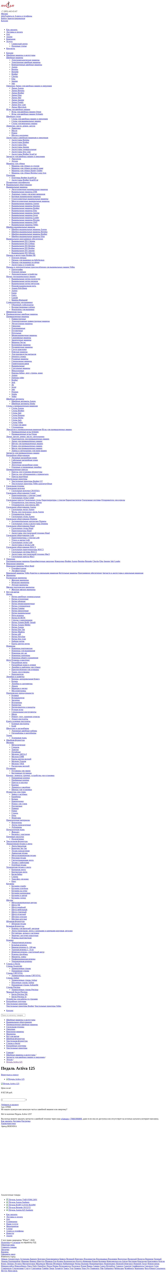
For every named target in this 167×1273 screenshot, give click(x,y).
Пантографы (17, 269)
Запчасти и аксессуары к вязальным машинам (122, 573)
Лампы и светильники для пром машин (29, 451)
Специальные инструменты (23, 712)
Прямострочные (18, 319)
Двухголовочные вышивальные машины (29, 189)
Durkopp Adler (17, 378)
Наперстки (16, 705)
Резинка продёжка (19, 954)
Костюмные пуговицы (21, 773)
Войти (4, 18)
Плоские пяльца (18, 272)
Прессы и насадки (19, 782)
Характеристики (8, 1123)
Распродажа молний (20, 766)
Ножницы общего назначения (24, 658)
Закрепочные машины (21, 340)
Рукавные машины (19, 359)
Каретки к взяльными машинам (44, 573)
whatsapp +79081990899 (71, 1119)
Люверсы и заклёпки (20, 787)
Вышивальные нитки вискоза (24, 281)
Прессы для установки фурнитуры (26, 472)
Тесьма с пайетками (20, 862)
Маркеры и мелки (19, 688)
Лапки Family (17, 102)
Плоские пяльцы (18, 258)
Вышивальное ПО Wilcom (23, 253)
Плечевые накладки (15, 837)
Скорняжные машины (21, 338)
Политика (5, 1242)
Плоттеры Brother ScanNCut (23, 178)
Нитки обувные (18, 601)
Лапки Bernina (17, 90)
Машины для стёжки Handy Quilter (26, 170)
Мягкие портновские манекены (20, 587)
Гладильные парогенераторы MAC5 (27, 549)
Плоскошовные (18, 328)
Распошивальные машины (18, 561)
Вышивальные (18, 366)
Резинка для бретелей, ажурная (25, 928)
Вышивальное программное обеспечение (24, 239)
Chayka (14, 76)
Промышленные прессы (17, 469)
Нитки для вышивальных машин (21, 276)
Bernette (14, 72)
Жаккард (15, 832)
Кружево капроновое (20, 893)
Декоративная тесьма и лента (19, 844)
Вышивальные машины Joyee (24, 215)
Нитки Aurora (17, 627)
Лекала (14, 686)
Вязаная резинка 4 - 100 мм (23, 947)
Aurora (14, 67)
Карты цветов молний (21, 759)
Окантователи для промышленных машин (30, 439)
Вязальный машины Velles (18, 573)
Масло (14, 130)
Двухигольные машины (22, 323)
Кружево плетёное (19, 888)
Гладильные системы (91, 500)
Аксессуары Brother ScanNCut (24, 180)
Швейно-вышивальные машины (20, 227)
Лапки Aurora (17, 88)
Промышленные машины (17, 316)
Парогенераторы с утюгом (53, 500)
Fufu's (14, 295)
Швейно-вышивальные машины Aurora (29, 229)
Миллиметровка (18, 691)
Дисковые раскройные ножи (24, 458)
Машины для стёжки (15, 163)
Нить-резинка (17, 615)
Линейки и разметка (15, 676)
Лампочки (16, 128)
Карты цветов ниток (20, 644)
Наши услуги (12, 1224)
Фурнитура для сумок (16, 792)
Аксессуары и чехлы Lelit (22, 545)
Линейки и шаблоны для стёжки (25, 667)
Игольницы (16, 702)
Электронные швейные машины (25, 62)
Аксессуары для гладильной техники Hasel (30, 533)
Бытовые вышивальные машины (26, 196)
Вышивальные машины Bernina (25, 206)
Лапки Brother (17, 93)
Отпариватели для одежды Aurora (26, 502)
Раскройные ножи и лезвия (23, 665)
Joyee (13, 387)
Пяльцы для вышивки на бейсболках (27, 260)
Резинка (9, 940)
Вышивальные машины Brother (25, 208)
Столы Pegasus (18, 415)
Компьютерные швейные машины (26, 65)
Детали (14, 161)
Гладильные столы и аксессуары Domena (29, 523)
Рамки (14, 811)
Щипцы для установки (21, 789)
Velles (13, 396)
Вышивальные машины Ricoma (25, 220)
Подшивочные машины (22, 347)
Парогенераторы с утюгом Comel (26, 495)
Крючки (15, 785)
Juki (13, 83)
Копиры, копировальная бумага (25, 679)
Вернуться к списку (10, 1075)
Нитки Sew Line (18, 639)
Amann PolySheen (19, 288)
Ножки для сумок (19, 804)
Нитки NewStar (18, 636)
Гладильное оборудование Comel (20, 493)
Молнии (10, 742)
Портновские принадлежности (20, 693)
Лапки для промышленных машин (26, 441)
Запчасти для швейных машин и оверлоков (25, 156)
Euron (14, 293)
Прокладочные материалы (18, 820)
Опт (8, 34)
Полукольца (16, 806)
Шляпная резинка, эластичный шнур (27, 952)
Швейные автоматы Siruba (23, 403)
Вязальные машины (15, 563)
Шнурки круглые (19, 919)
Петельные (16, 333)
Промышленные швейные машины (22, 314)
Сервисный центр (19, 44)
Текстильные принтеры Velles (48, 1006)
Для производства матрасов (23, 354)
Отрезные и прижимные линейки (26, 467)
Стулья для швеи (18, 425)
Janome (14, 81)
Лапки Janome (17, 100)
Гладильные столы (32, 500)
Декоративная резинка (21, 942)
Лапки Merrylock (18, 107)
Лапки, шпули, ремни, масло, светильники (25, 436)
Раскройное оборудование (18, 455)
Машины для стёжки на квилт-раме (27, 168)
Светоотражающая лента (22, 860)
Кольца (14, 799)
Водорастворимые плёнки (23, 307)
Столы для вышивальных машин (26, 121)
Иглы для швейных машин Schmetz (27, 114)
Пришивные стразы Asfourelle (24, 985)
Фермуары (16, 818)
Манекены (11, 575)
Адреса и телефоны (23, 16)
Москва (4, 14)
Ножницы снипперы (20, 655)
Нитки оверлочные (20, 611)
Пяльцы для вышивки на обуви (25, 262)
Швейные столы (13, 116)
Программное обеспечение (90, 573)
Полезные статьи (19, 46)
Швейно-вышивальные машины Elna (28, 236)
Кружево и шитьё (19, 895)
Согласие (16, 1242)
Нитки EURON (18, 618)
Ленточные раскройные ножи (24, 465)
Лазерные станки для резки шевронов (28, 194)
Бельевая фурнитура (15, 926)
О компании (11, 1221)
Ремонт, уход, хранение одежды (25, 716)
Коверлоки (59, 561)
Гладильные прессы (15, 500)
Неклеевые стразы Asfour (22, 982)
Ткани (9, 735)
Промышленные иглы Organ (24, 434)
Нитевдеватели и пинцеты (23, 707)
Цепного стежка (18, 356)
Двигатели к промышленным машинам (23, 429)
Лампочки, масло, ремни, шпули (20, 126)
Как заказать (11, 30)
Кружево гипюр (18, 898)
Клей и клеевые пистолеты (18, 721)
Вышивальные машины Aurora (25, 203)
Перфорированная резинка (23, 959)
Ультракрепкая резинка (21, 961)
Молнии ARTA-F (19, 754)
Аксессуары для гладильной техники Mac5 (30, 554)
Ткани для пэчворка (20, 672)
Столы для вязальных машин (24, 123)
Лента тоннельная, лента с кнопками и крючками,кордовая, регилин (42, 931)
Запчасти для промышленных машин (22, 453)
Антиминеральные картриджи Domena (28, 521)
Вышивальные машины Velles (24, 225)
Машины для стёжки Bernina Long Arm (28, 173)
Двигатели (16, 159)
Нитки (9, 594)
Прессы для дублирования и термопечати (30, 474)
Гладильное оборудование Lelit (20, 535)
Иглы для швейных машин (18, 109)
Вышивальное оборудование (19, 185)
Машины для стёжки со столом (25, 166)
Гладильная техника (15, 486)
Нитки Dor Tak (18, 629)
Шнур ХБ (15, 905)
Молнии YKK (17, 764)
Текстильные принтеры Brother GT (27, 481)
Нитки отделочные (19, 599)
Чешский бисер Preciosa (16, 992)
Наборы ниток (17, 641)
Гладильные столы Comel (22, 498)
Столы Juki (16, 413)
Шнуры (9, 900)
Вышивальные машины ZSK (24, 192)
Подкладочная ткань (15, 829)
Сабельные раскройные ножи (24, 460)
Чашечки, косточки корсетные (24, 935)
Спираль (15, 747)
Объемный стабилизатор (22, 305)
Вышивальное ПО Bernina (23, 246)
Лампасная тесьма (19, 853)
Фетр (8, 660)
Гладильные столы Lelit (21, 542)
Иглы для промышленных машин (57, 429)
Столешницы (17, 427)
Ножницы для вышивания (23, 651)
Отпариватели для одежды (113, 500)
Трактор (15, 749)
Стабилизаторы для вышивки (19, 302)
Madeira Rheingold (19, 300)
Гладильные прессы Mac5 (22, 556)
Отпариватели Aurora (21, 514)
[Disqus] (83, 1160)
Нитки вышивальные (21, 613)
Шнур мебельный (19, 909)
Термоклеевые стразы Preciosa (24, 989)
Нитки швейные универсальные (25, 596)
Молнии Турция (18, 761)
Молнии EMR (17, 756)
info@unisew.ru (7, 16)
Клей (13, 726)
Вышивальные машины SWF (24, 222)
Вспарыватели (17, 698)
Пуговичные (17, 330)
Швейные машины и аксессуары (20, 55)
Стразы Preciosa (13, 987)
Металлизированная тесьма (23, 855)
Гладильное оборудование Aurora (21, 507)
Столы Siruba (17, 418)
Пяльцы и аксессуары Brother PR (20, 255)
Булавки (15, 695)
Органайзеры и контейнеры (23, 733)
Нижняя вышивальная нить (23, 286)
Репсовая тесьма (18, 858)
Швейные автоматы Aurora (23, 401)
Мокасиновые (17, 371)
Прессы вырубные (19, 476)
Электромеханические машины (25, 60)
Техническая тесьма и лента (18, 867)
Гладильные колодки (15, 488)
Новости (10, 1233)
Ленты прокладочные (21, 825)
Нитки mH (16, 634)
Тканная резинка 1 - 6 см (22, 949)
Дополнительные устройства (24, 274)
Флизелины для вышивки (22, 309)
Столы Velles (17, 422)
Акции (9, 37)
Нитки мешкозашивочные (23, 604)
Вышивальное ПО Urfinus (23, 243)
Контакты (10, 48)
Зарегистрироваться (16, 18)
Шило (14, 714)
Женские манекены (20, 580)
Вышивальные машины (16, 187)
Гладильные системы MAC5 (24, 552)
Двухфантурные (18, 571)
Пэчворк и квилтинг (20, 660)
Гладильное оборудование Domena (21, 519)
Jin (12, 385)
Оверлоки (10, 86)
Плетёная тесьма (18, 865)
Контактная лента (19, 872)
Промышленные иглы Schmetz (25, 432)
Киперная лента (18, 869)
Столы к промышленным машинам (22, 406)
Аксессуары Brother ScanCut (24, 154)
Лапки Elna (16, 95)
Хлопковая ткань (19, 738)
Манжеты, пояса (18, 957)
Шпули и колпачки (19, 135)
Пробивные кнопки (20, 780)
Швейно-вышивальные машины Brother (29, 234)
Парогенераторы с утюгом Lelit (25, 538)
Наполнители (17, 674)
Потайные (16, 752)
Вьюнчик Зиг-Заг (19, 848)
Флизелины (16, 822)
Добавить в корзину (10, 1105)
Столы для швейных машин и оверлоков (29, 119)
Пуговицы (11, 768)
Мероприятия (12, 1226)
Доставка (17, 1121)
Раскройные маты (19, 662)
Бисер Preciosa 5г (19, 997)
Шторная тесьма (18, 924)
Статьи (9, 1228)
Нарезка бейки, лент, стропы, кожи (27, 373)
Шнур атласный (18, 914)
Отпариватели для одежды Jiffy (25, 505)
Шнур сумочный (18, 912)
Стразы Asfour (12, 978)
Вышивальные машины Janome (25, 213)
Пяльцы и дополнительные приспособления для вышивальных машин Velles (40, 267)
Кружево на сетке (19, 891)
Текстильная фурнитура (17, 841)
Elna (13, 79)
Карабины (16, 796)
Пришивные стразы (20, 971)
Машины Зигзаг (18, 342)
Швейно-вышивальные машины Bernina (29, 232)
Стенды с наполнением (21, 620)
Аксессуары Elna (18, 145)
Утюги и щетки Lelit (20, 540)
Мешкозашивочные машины (24, 335)
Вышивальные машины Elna (24, 210)
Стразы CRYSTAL (14, 973)
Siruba (14, 394)
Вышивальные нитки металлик (25, 283)
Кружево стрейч (18, 886)
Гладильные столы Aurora (22, 516)
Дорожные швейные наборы (24, 731)
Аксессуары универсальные (23, 149)
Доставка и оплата (14, 32)
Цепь (13, 815)
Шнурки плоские (19, 917)
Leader (117, 561)
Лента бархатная (18, 846)
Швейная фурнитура (15, 740)
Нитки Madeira (18, 632)
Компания (10, 39)
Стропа (14, 813)
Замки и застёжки (19, 794)
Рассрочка (25, 1121)
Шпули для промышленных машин (27, 443)
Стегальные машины (20, 368)
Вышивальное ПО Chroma (23, 241)
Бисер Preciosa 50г (19, 994)
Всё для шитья (12, 592)
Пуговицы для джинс (21, 771)
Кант (13, 881)
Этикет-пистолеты (19, 719)
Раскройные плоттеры (16, 1001)
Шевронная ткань (14, 312)
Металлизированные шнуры (24, 902)
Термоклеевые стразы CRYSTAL (26, 975)
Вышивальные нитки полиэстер (25, 279)
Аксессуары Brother (20, 142)
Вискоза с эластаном (20, 834)
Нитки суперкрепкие (20, 606)
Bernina (14, 69)
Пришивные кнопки (20, 778)
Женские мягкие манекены (23, 589)
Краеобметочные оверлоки (42, 561)
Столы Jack (16, 420)
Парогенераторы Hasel (21, 531)
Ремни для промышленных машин (26, 446)
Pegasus (14, 392)
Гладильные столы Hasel (22, 528)
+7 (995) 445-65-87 (9, 11)
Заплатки (15, 700)
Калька (14, 681)
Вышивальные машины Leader (25, 218)
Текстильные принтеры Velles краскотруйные (31, 483)
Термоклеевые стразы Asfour (24, 980)
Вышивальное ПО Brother (23, 248)
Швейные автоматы (15, 399)
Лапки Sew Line (18, 105)
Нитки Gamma (17, 608)
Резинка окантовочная (21, 938)
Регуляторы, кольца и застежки (25, 933)
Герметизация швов (20, 363)
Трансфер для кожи (20, 879)
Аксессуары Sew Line (21, 152)
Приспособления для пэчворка (25, 669)
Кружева (10, 884)
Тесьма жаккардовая (20, 851)
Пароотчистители (73, 500)
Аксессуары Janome (20, 147)
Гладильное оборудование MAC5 (21, 547)
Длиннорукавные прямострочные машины (30, 321)
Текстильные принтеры (16, 479)
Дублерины (16, 827)
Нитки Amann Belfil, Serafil (23, 622)
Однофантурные (18, 568)
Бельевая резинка (19, 945)
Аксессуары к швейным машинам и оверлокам (27, 138)
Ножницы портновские (21, 648)
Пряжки (15, 808)
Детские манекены (19, 585)
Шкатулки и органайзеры (17, 728)
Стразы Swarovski (14, 966)
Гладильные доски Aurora (22, 509)
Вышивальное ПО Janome (23, 250)
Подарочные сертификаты (18, 182)
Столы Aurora (17, 408)
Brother (14, 74)
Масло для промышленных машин (26, 448)
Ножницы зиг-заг (19, 653)
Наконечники (17, 801)
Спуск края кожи (19, 349)
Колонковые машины (21, 345)
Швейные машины (14, 57)
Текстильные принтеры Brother (20, 1006)
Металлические (18, 745)
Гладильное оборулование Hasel (20, 526)
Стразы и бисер (13, 964)
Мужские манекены (20, 582)
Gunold (14, 298)
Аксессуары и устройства (22, 265)
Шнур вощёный (18, 907)
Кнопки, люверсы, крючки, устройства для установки (30, 775)
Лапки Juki (16, 97)
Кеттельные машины (68, 573)
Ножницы (10, 646)
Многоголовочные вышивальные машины (30, 201)
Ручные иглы (17, 709)
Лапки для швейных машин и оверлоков (34, 86)
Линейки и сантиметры (21, 684)
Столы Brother (17, 411)
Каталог (4, 21)
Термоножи (16, 462)
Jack (13, 382)
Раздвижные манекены (16, 578)
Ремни (14, 133)
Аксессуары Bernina (20, 140)
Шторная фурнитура (15, 921)
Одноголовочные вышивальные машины (29, 199)
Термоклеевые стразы (21, 968)
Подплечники (17, 839)
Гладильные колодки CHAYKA (25, 491)
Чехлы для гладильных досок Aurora (27, 512)
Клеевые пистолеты (20, 724)
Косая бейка (16, 874)
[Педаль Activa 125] (15, 1079)
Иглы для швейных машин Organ (26, 112)
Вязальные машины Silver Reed (20, 566)
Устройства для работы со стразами (22, 999)
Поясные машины (19, 352)
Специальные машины (21, 361)
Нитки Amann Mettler (20, 625)
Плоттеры (10, 175)
